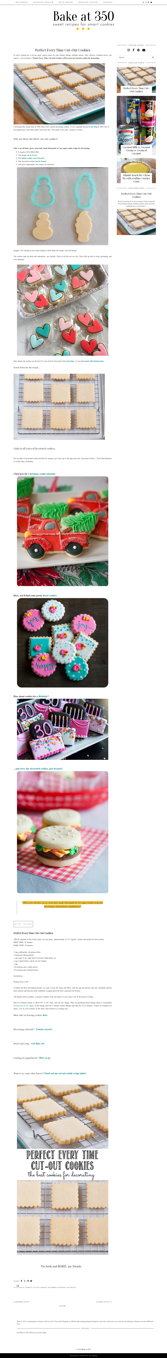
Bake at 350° (86, 1349)
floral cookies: (50, 595)
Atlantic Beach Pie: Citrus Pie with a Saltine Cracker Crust (136, 178)
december (52, 1287)
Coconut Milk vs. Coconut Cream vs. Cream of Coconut (136, 150)
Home (62, 1306)
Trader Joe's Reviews (88, 2)
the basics (71, 1287)
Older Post (103, 1302)
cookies (28, 1287)
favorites (62, 1287)
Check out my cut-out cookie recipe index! (65, 1073)
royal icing (70, 361)
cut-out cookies (40, 1287)
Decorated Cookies (42, 2)
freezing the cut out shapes (24, 1005)
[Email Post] (17, 1285)
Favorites (107, 2)
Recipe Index (65, 2)
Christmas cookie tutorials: (42, 473)
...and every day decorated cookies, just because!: (38, 768)
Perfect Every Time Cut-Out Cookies (136, 90)
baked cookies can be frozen (33, 158)
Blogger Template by (83, 1355)
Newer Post (22, 1302)
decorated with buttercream (92, 361)
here (44, 1332)
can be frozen (40, 161)
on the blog (92, 126)
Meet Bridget (22, 2)
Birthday (43, 696)
